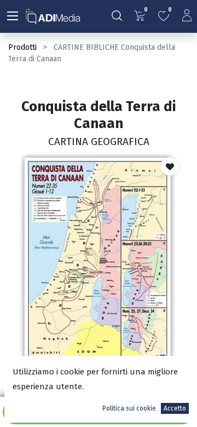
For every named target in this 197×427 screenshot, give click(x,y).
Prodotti (22, 47)
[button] (169, 166)
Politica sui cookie (129, 408)
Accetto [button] (175, 408)
